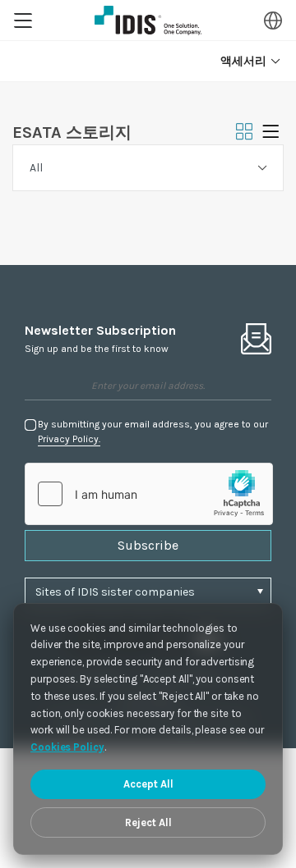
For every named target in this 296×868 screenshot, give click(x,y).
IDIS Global (148, 20)
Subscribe (148, 545)
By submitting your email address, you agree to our (153, 431)
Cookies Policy (67, 747)
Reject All (148, 822)
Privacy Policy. (69, 439)
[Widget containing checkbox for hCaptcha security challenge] (149, 494)
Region (273, 20)
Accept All (148, 784)
